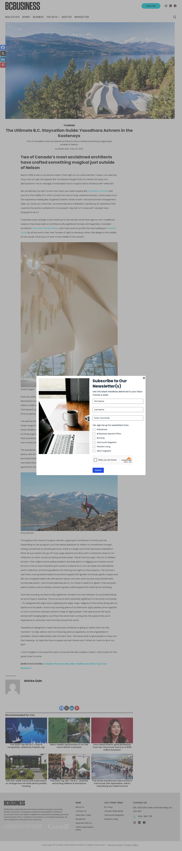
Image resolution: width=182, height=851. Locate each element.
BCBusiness (102, 429)
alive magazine (104, 451)
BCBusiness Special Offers (109, 433)
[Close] (144, 378)
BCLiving (100, 438)
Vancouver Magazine (106, 442)
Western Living (103, 446)
